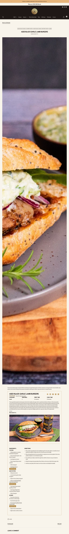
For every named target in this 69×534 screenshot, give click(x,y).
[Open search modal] (3, 17)
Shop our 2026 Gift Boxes (34, 4)
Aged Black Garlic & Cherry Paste (25, 28)
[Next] (57, 1)
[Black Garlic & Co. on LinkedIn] (66, 7)
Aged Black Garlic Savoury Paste (41, 28)
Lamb (50, 28)
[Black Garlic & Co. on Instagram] (64, 7)
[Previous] (11, 1)
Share (10, 519)
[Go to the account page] (63, 17)
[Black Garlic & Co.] (34, 11)
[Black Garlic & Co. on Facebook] (62, 7)
